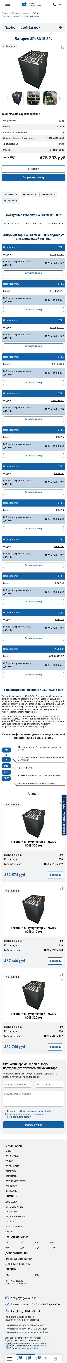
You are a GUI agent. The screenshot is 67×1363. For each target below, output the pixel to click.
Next (60, 98)
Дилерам (10, 1171)
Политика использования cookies (26, 1332)
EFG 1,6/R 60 (57, 364)
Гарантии (11, 1211)
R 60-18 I (59, 619)
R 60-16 (60, 437)
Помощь (11, 1196)
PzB (37, 1275)
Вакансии (11, 1176)
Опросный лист (14, 1207)
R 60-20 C (59, 546)
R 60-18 (60, 510)
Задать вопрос (33, 1124)
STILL (61, 247)
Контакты (11, 1191)
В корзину (33, 168)
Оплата (9, 1221)
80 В (61, 120)
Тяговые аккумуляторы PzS (24, 13)
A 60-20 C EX (57, 400)
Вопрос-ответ (13, 1226)
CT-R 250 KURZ (56, 656)
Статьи (9, 1231)
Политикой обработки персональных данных (25, 1346)
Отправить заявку (33, 177)
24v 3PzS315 (10, 194)
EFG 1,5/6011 (57, 291)
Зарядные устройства (18, 1259)
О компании (13, 1145)
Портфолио (12, 1166)
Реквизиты (12, 1186)
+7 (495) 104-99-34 (25, 1311)
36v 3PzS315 (29, 194)
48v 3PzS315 (48, 194)
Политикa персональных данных (26, 1328)
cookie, (30, 1338)
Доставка (11, 1202)
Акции (9, 1151)
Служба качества (15, 1181)
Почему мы (12, 1156)
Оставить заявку (33, 273)
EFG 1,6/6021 (57, 327)
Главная (5, 13)
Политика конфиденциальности (25, 1325)
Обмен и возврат (15, 1216)
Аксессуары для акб (17, 1264)
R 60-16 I (59, 583)
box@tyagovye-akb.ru (25, 1298)
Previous (7, 98)
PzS (61, 144)
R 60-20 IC (59, 473)
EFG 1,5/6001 (57, 254)
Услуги (9, 1161)
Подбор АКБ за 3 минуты (64, 815)
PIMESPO (59, 649)
